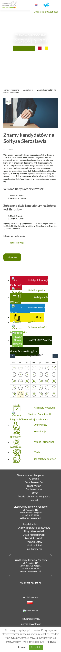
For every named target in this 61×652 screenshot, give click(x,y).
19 (27, 388)
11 (20, 381)
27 (14, 368)
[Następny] (55, 356)
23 (54, 388)
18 (20, 388)
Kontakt (34, 500)
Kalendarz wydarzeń (44, 408)
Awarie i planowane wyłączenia (32, 444)
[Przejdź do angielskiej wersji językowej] (36, 5)
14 (41, 381)
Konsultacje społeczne (28, 434)
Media (37, 452)
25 (20, 394)
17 (14, 388)
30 (34, 368)
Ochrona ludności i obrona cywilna (28, 330)
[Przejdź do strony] (9, 5)
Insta (40, 588)
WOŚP (31, 322)
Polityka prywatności (30, 624)
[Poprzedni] (12, 356)
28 (20, 368)
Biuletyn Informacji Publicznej (29, 283)
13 (34, 381)
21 (41, 388)
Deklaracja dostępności (46, 12)
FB (30, 588)
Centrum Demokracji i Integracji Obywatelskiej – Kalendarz (30, 417)
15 (47, 381)
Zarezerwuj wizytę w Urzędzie (27, 310)
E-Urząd (38, 317)
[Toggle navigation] (55, 5)
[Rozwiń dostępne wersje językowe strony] (36, 603)
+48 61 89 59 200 (32, 515)
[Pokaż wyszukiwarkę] (26, 5)
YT (35, 588)
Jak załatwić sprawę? (45, 459)
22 (47, 388)
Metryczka (12, 257)
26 (27, 394)
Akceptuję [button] (36, 647)
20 (34, 388)
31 (41, 368)
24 (14, 394)
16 (54, 381)
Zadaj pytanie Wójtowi (29, 300)
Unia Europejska (36, 291)
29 (27, 368)
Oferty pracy (40, 425)
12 (27, 381)
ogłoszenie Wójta (17, 243)
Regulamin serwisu (30, 619)
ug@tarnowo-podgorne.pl (30, 518)
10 (14, 381)
